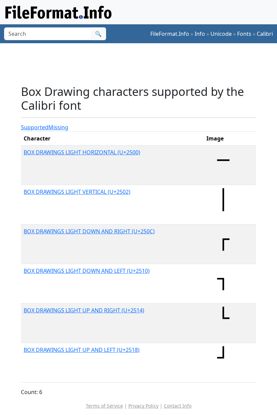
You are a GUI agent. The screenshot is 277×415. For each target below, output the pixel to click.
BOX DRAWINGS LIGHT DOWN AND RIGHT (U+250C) (89, 231)
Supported (34, 127)
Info (200, 33)
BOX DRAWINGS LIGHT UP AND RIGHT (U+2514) (84, 310)
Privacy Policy (143, 406)
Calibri (265, 33)
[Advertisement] (144, 64)
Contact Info (178, 406)
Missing (58, 127)
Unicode (221, 33)
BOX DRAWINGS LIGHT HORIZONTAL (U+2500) (82, 152)
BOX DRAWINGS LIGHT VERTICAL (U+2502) (77, 192)
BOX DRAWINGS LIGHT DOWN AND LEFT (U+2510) (87, 271)
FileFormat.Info (169, 33)
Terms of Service (104, 406)
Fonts (244, 33)
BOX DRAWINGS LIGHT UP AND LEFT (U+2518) (82, 350)
